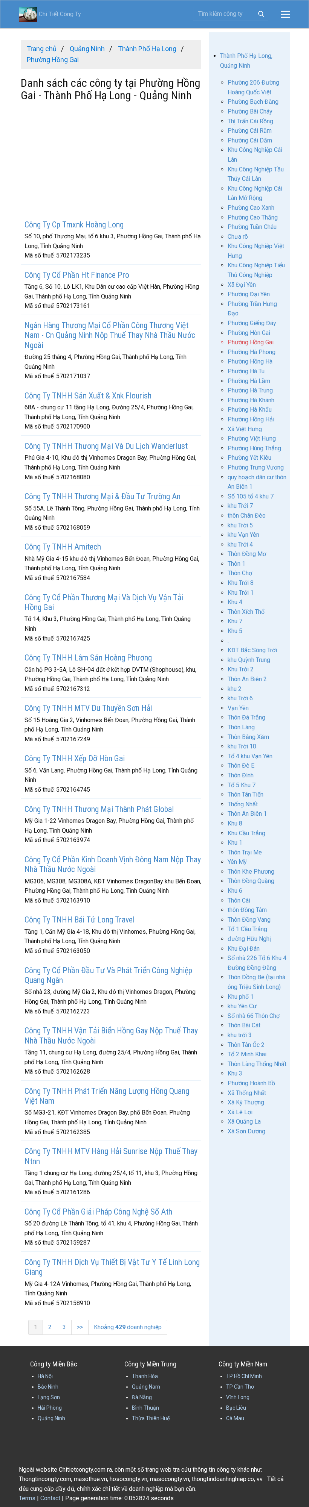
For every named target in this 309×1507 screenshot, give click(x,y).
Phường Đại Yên (249, 294)
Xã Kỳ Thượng (246, 1102)
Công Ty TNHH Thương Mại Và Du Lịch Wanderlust (106, 446)
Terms (27, 1498)
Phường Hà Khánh (251, 400)
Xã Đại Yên (242, 284)
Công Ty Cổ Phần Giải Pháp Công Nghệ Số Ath (98, 1211)
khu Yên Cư (242, 1006)
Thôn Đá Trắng (246, 717)
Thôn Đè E (241, 765)
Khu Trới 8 (241, 582)
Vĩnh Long (237, 1397)
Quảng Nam (146, 1387)
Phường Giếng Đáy (252, 323)
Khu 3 (235, 1073)
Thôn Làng (241, 727)
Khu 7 (235, 621)
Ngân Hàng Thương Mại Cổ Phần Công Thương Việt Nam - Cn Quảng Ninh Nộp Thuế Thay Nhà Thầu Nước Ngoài (109, 335)
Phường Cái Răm (250, 130)
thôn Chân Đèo (247, 515)
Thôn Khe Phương (251, 871)
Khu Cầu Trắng (246, 833)
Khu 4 (235, 602)
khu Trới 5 (240, 525)
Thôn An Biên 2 (247, 679)
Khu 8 (235, 823)
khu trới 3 (240, 1035)
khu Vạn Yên (243, 534)
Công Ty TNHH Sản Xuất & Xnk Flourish (87, 395)
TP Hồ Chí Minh (244, 1376)
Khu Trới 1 (241, 592)
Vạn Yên (238, 708)
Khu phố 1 (241, 996)
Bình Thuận (145, 1408)
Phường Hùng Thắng (254, 448)
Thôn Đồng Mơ (247, 553)
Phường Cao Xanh (251, 207)
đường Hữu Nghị (249, 938)
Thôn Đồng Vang (249, 919)
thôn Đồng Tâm (247, 909)
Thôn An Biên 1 (247, 813)
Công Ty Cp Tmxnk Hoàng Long (74, 224)
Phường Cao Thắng (253, 217)
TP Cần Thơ (240, 1387)
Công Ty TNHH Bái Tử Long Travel (79, 919)
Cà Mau (235, 1418)
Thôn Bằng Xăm (248, 737)
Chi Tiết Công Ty (50, 14)
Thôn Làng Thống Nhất (257, 1064)
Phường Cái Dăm (250, 140)
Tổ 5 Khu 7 (241, 785)
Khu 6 (235, 890)
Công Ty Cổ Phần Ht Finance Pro (76, 275)
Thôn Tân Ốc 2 (246, 1044)
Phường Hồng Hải (251, 419)
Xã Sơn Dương (246, 1131)
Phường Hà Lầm (249, 381)
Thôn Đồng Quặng (251, 881)
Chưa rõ (238, 236)
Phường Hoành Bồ (251, 1083)
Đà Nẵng (142, 1397)
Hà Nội (45, 1376)
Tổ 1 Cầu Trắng (247, 929)
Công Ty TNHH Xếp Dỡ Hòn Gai (74, 758)
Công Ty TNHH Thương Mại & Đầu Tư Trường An (102, 496)
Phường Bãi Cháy (250, 111)
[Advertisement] (111, 161)
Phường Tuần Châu (252, 226)
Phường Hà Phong (251, 352)
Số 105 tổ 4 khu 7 (251, 496)
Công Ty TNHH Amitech (62, 546)
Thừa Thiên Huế (151, 1418)
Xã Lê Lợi (240, 1112)
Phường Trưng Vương (256, 467)
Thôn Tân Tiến (245, 794)
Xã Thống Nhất (247, 1093)
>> (80, 1327)
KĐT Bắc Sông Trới (252, 650)
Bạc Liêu (236, 1408)
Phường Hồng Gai (251, 342)
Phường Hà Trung (250, 390)
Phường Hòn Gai (249, 332)
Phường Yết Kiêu (249, 457)
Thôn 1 (236, 563)
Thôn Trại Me (245, 852)
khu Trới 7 (240, 505)
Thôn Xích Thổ (246, 611)
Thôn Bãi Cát (244, 1025)
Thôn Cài (239, 900)
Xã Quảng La (244, 1121)
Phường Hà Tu (246, 371)
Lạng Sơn (49, 1397)
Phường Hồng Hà (250, 361)
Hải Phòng (50, 1408)
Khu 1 (235, 842)
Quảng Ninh (51, 1418)
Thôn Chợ (240, 573)
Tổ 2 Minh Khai (247, 1054)
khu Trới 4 (240, 544)
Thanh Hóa (145, 1376)
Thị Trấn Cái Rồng (250, 121)
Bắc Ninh (48, 1387)
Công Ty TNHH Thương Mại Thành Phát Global (99, 809)
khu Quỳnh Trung (249, 659)
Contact (50, 1498)
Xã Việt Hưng (245, 429)
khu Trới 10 (242, 746)
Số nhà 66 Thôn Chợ (254, 1015)
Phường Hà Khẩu (250, 409)
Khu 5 (235, 631)
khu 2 (235, 688)
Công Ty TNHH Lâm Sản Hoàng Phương (88, 657)
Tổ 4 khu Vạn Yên (250, 756)
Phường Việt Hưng (252, 438)
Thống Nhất (243, 804)
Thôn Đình (241, 775)
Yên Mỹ (237, 861)
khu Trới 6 (240, 698)
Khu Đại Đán (244, 948)
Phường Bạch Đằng (253, 101)
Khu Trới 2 (241, 669)
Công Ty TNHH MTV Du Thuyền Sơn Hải (88, 708)
